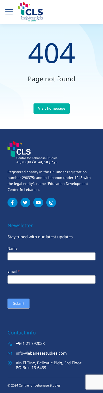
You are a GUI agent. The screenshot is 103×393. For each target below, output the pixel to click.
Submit (18, 303)
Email (14, 271)
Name (13, 248)
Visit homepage (51, 108)
